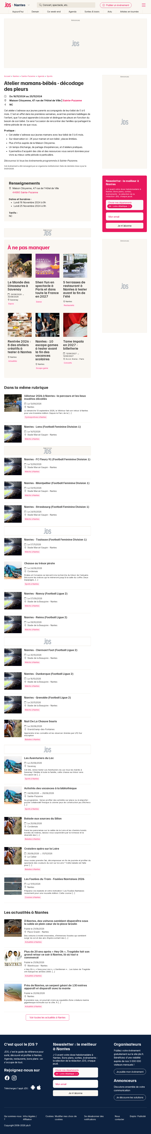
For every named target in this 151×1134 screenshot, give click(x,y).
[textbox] (133, 206)
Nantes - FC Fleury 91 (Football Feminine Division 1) (57, 459)
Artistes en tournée (129, 11)
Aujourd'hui (17, 11)
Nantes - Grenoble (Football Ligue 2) (47, 697)
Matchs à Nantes (32, 439)
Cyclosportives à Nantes (35, 417)
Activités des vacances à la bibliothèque (50, 788)
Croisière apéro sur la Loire (41, 848)
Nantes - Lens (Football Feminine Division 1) (52, 426)
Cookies (50, 1116)
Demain (35, 11)
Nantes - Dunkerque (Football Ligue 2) (48, 673)
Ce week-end (54, 11)
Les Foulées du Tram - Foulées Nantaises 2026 (54, 878)
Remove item (130, 206)
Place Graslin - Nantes (38, 932)
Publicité (141, 1116)
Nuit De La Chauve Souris (40, 721)
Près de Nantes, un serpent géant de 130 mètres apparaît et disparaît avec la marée (55, 987)
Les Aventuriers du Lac (39, 757)
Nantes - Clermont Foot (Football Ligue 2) (50, 649)
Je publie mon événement (129, 1071)
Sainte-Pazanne (28, 76)
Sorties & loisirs (92, 11)
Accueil (7, 76)
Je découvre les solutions (129, 1097)
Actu (110, 11)
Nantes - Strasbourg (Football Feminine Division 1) (56, 506)
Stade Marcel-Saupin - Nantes (42, 434)
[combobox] (124, 205)
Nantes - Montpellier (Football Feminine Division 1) (57, 482)
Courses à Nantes (32, 897)
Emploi (133, 1116)
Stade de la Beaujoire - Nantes (42, 601)
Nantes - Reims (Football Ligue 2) (45, 617)
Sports (49, 76)
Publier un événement (117, 5)
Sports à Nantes (32, 584)
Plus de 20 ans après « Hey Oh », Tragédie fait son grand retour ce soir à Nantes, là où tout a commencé (57, 954)
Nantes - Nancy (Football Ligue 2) (46, 593)
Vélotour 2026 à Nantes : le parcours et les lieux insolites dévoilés (55, 397)
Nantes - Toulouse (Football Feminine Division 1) (55, 539)
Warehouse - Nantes (37, 965)
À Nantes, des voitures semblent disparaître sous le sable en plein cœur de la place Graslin (56, 922)
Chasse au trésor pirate (39, 563)
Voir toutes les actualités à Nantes (47, 1017)
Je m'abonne (125, 225)
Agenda (72, 11)
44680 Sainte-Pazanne (25, 192)
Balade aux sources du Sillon (43, 818)
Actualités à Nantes (33, 942)
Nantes (19, 5)
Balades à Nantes (32, 739)
